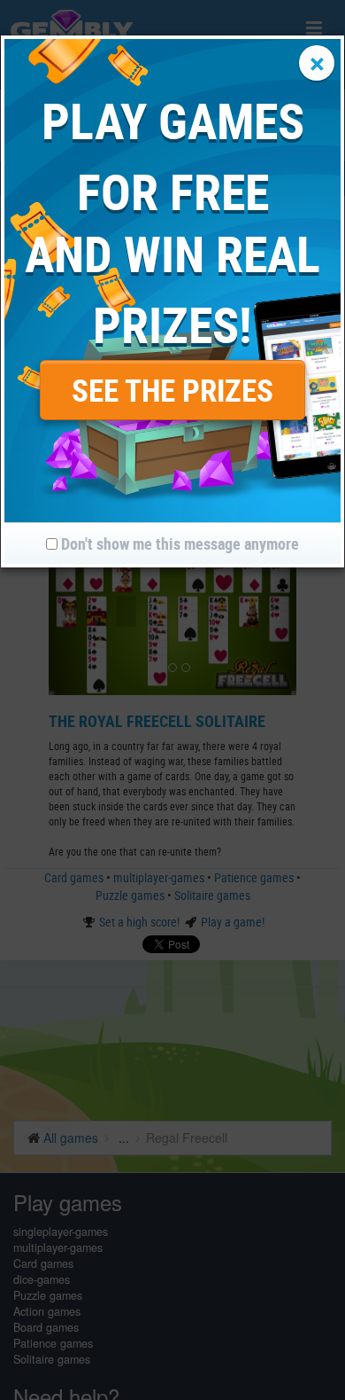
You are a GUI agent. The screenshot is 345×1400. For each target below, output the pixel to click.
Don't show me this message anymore (178, 543)
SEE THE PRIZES (172, 390)
